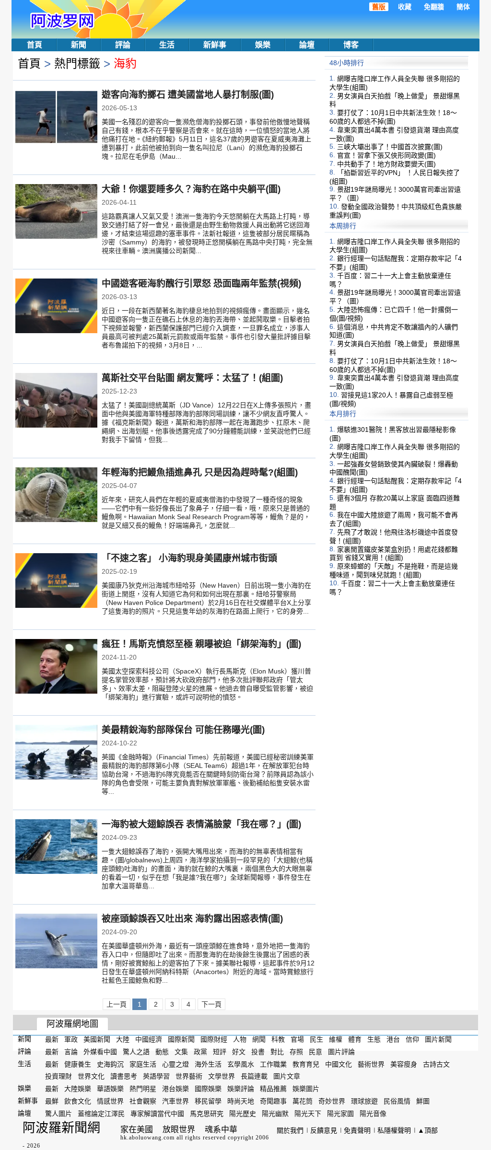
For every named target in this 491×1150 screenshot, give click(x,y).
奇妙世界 (331, 1101)
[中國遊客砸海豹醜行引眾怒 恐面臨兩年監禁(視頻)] (56, 307)
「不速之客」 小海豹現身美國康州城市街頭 (189, 558)
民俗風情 (397, 1101)
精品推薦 (273, 1088)
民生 (316, 1039)
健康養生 (77, 1064)
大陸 (122, 1039)
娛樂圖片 (305, 1088)
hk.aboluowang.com (147, 1137)
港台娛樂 (175, 1088)
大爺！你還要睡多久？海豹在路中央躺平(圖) (191, 189)
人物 (239, 1039)
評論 (122, 45)
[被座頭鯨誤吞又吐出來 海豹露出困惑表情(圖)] (56, 942)
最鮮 (51, 1101)
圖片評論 (341, 1052)
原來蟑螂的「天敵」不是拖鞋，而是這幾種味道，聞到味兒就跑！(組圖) (393, 570)
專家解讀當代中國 (157, 1113)
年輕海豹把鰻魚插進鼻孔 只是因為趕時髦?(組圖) (200, 472)
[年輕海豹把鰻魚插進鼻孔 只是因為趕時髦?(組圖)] (56, 495)
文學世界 (221, 1076)
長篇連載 (254, 1076)
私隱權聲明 (394, 1130)
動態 (162, 1052)
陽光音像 (373, 1113)
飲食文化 (77, 1101)
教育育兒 (305, 1064)
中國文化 (338, 1064)
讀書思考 (123, 1076)
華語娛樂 (110, 1088)
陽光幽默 (275, 1113)
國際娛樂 (208, 1088)
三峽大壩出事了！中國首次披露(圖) (390, 147)
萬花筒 (302, 1101)
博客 (351, 45)
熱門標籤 (77, 63)
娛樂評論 (240, 1088)
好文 (239, 1052)
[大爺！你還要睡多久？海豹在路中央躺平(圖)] (56, 212)
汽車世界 (175, 1101)
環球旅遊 (364, 1101)
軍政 (71, 1039)
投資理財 (58, 1076)
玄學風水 (240, 1064)
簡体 (463, 7)
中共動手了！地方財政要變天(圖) (386, 164)
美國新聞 (96, 1039)
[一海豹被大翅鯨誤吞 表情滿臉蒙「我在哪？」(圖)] (56, 847)
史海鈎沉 (110, 1064)
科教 (278, 1039)
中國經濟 (148, 1039)
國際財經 (213, 1039)
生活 (167, 45)
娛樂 (262, 45)
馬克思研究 (206, 1113)
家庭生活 (142, 1064)
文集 (181, 1052)
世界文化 (91, 1076)
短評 (219, 1052)
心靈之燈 (175, 1064)
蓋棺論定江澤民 (101, 1113)
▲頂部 (428, 1130)
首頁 (34, 45)
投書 (258, 1052)
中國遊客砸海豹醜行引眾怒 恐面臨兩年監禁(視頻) (201, 284)
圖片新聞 (438, 1039)
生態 (374, 1039)
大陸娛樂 (77, 1088)
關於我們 (290, 1130)
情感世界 (110, 1101)
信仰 (412, 1039)
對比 (277, 1052)
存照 (296, 1052)
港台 (393, 1039)
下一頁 (211, 1004)
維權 (335, 1039)
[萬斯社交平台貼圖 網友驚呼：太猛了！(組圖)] (56, 401)
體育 (355, 1039)
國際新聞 (181, 1039)
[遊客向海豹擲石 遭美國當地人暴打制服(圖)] (56, 118)
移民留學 (208, 1101)
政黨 (200, 1052)
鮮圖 (423, 1101)
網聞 (259, 1039)
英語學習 (156, 1076)
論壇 (307, 45)
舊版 (379, 7)
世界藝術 (188, 1076)
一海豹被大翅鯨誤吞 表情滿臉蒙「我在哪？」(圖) (201, 824)
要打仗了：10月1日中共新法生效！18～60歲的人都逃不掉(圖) (393, 117)
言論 (71, 1052)
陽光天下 (307, 1113)
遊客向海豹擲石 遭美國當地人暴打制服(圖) (188, 95)
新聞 (78, 45)
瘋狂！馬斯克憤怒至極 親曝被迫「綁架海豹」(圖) (201, 644)
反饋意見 (323, 1130)
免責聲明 (357, 1130)
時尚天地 (240, 1101)
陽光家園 (340, 1113)
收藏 (404, 7)
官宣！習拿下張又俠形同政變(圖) (386, 155)
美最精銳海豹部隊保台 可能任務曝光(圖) (183, 730)
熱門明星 (142, 1088)
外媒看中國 (100, 1052)
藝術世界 (371, 1064)
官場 (297, 1039)
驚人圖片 (58, 1113)
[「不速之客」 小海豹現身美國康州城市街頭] (56, 581)
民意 (315, 1052)
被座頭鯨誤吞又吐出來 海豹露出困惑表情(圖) (192, 919)
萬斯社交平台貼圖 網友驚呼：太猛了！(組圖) (192, 378)
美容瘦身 (403, 1064)
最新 (51, 1039)
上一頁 (116, 1004)
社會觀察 (142, 1101)
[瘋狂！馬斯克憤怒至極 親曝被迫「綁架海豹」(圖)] (56, 667)
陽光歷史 (242, 1113)
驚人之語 (136, 1052)
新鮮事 (214, 45)
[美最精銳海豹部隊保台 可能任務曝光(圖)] (56, 753)
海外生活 (208, 1064)
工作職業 (273, 1064)
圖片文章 (286, 1076)
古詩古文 (436, 1064)
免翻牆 (434, 7)
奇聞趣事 (273, 1101)
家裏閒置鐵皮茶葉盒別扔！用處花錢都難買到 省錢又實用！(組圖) (393, 553)
